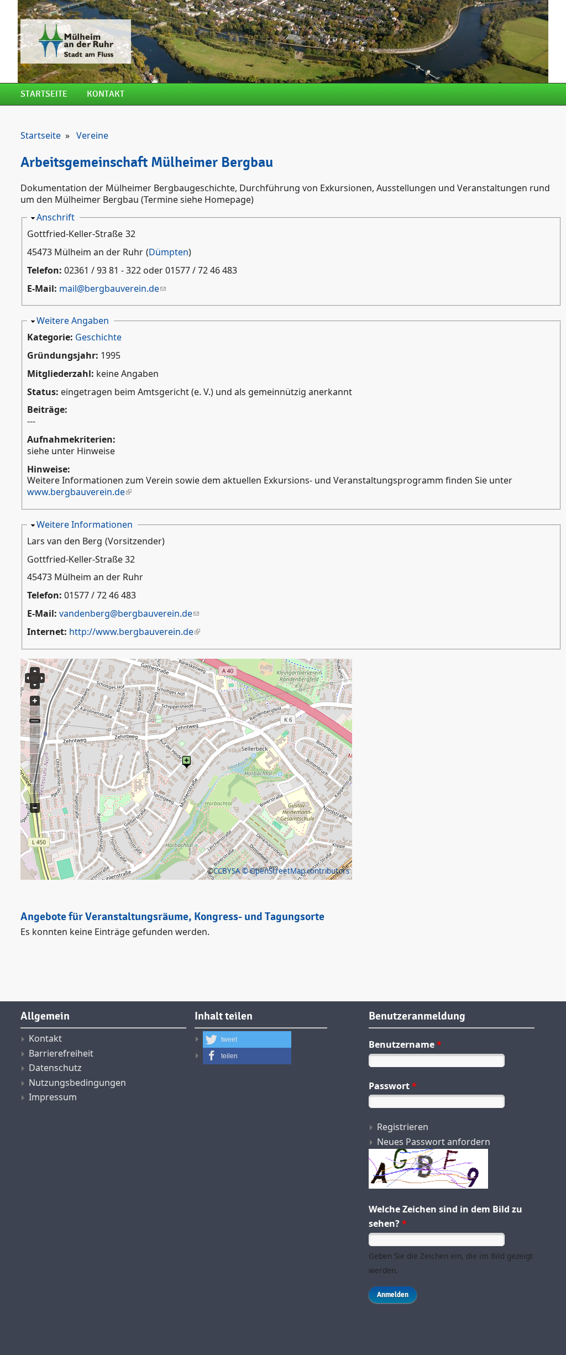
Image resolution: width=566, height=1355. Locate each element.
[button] (247, 1039)
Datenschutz (55, 1068)
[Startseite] (191, 41)
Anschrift (55, 217)
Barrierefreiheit (61, 1053)
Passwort (393, 1086)
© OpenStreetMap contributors (295, 871)
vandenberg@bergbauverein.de (125, 613)
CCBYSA (226, 871)
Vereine (92, 135)
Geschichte (98, 337)
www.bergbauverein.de (76, 492)
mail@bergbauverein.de (109, 288)
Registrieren (402, 1127)
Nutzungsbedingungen (77, 1082)
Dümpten (168, 252)
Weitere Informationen (84, 524)
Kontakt (105, 94)
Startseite (43, 94)
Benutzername (405, 1044)
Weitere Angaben (72, 320)
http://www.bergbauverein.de (131, 632)
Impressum (53, 1097)
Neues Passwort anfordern (433, 1142)
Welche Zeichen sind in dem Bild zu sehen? (445, 1216)
